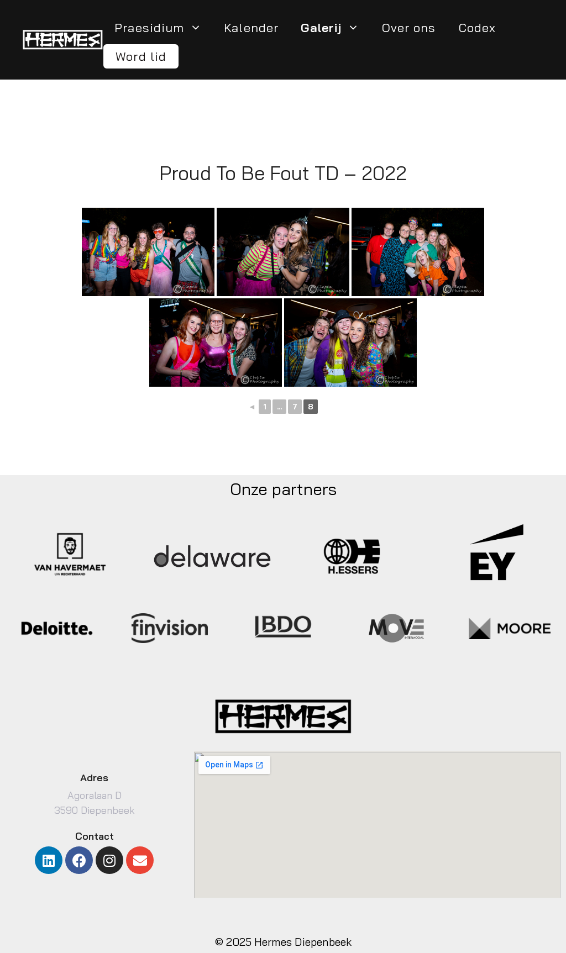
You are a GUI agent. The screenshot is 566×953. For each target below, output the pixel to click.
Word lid (141, 56)
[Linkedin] (48, 860)
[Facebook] (79, 860)
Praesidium (149, 27)
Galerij (321, 27)
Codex (477, 27)
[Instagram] (109, 860)
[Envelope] (140, 860)
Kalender (251, 27)
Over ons (409, 27)
